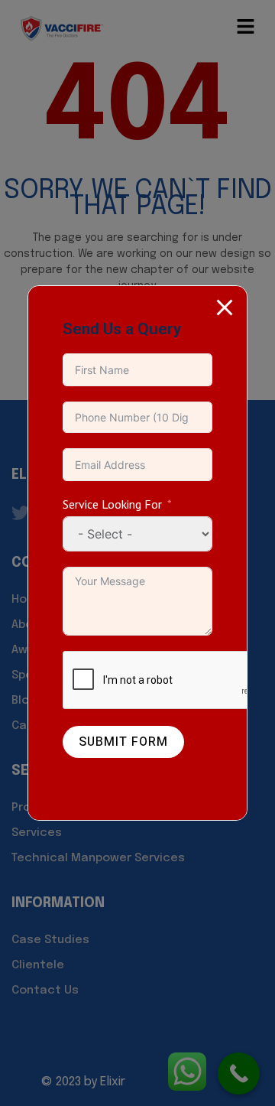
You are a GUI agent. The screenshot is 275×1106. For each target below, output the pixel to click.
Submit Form (123, 742)
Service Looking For (112, 504)
